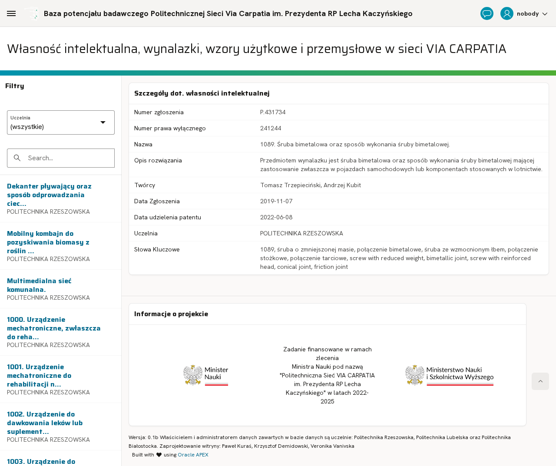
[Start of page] (540, 381)
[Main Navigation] (11, 13)
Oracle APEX (193, 454)
